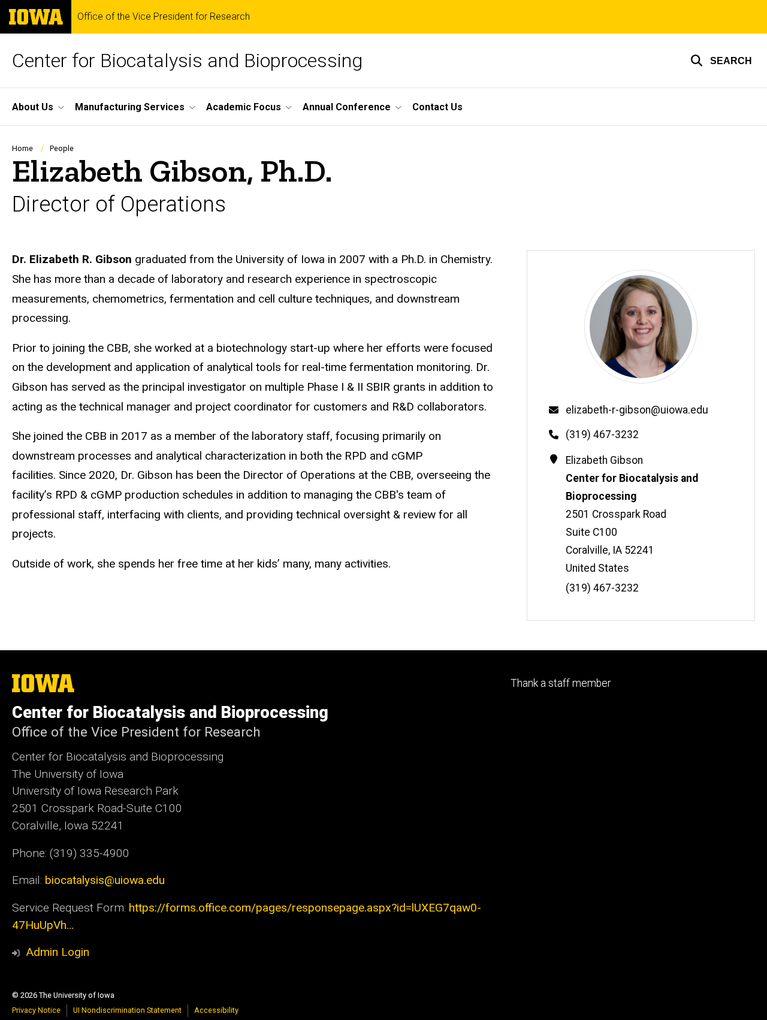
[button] (721, 60)
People (62, 148)
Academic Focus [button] (243, 107)
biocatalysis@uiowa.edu (105, 880)
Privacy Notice (36, 1010)
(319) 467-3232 (602, 434)
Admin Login (57, 952)
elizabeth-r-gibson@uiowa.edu (637, 410)
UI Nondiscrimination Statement (127, 1010)
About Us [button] (32, 107)
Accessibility (216, 1010)
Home (22, 148)
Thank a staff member (561, 683)
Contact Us (437, 107)
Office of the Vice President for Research (163, 16)
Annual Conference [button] (347, 107)
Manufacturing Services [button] (130, 107)
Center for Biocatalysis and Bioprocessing (187, 60)
